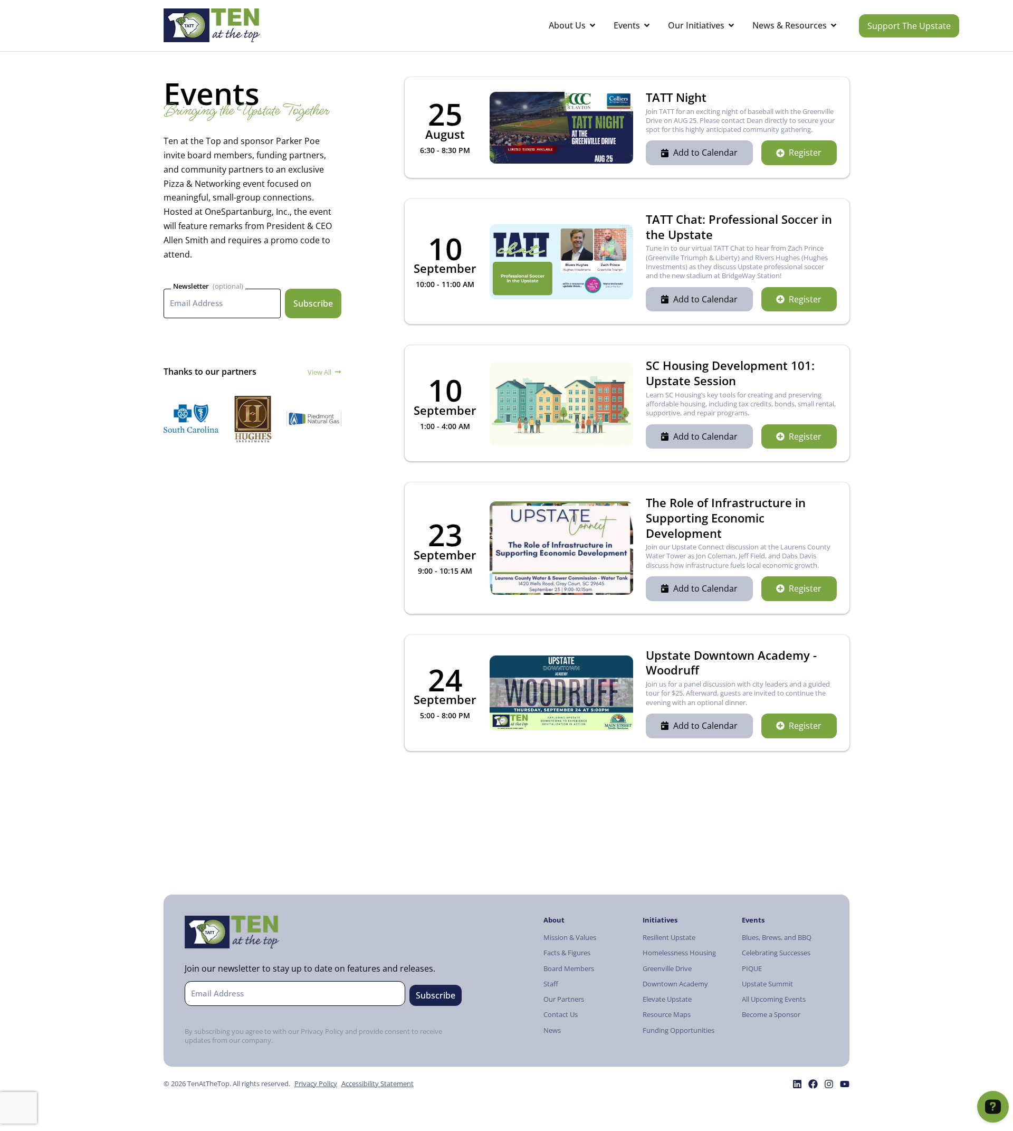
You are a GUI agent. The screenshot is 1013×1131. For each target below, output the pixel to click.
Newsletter (191, 286)
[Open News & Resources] (833, 25)
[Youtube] (844, 1084)
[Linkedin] (797, 1084)
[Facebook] (813, 1084)
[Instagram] (829, 1084)
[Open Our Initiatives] (731, 25)
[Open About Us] (592, 25)
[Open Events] (647, 25)
